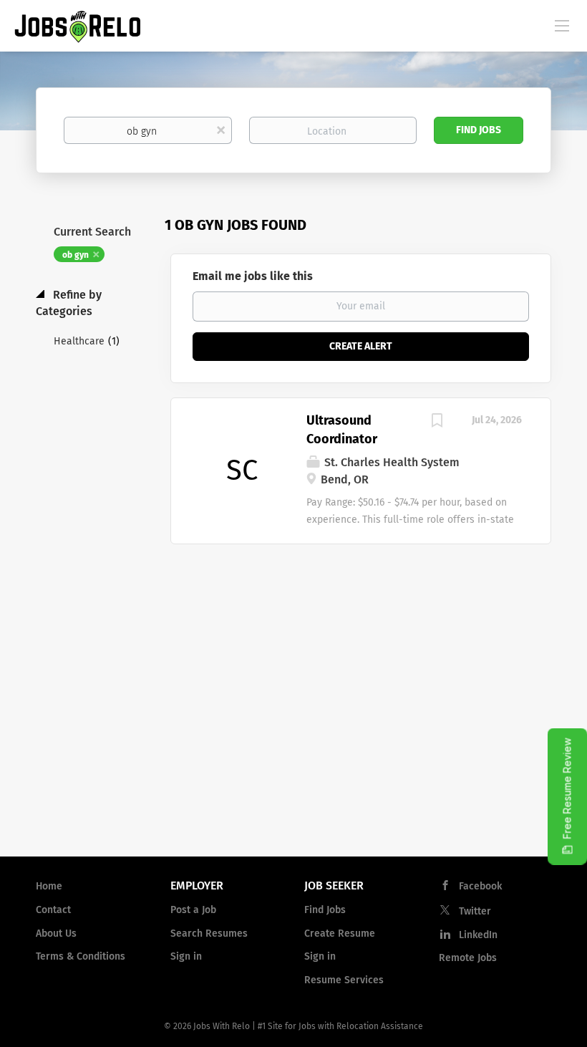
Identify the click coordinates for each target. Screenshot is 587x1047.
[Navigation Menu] (562, 25)
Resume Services (344, 980)
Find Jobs (478, 130)
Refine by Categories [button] (69, 303)
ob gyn (75, 255)
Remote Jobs (468, 958)
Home (49, 886)
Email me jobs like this (253, 276)
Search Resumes (209, 933)
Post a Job (193, 910)
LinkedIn (478, 935)
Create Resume (339, 933)
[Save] (437, 422)
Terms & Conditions (80, 956)
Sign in (186, 956)
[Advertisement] (293, 730)
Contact (53, 910)
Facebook (480, 886)
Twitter (475, 911)
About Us (56, 933)
